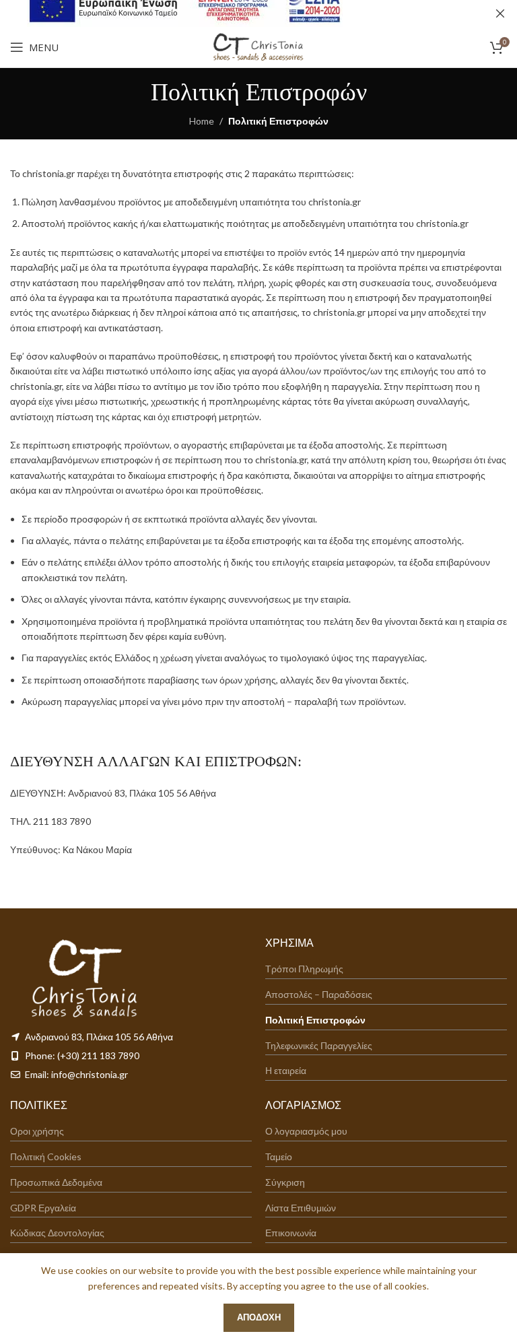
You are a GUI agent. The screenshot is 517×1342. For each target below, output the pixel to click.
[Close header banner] (500, 13)
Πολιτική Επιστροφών (315, 1020)
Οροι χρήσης (37, 1131)
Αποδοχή (259, 1317)
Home (201, 121)
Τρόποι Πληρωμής (304, 969)
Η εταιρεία (285, 1070)
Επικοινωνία (290, 1233)
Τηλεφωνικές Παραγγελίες (318, 1045)
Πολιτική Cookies (45, 1156)
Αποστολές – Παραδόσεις (318, 994)
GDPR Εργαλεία (43, 1208)
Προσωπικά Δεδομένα (56, 1182)
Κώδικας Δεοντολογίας (57, 1233)
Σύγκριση (285, 1182)
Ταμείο (278, 1156)
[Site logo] (258, 46)
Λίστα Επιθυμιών (300, 1208)
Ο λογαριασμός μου (306, 1131)
